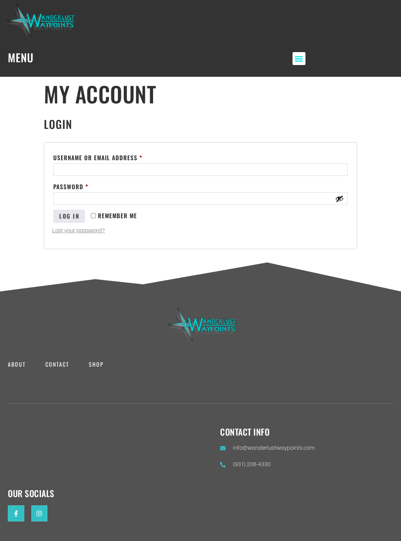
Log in (69, 216)
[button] (299, 58)
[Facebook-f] (16, 513)
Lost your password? (78, 230)
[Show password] (339, 198)
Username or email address (111, 157)
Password (84, 186)
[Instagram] (39, 513)
